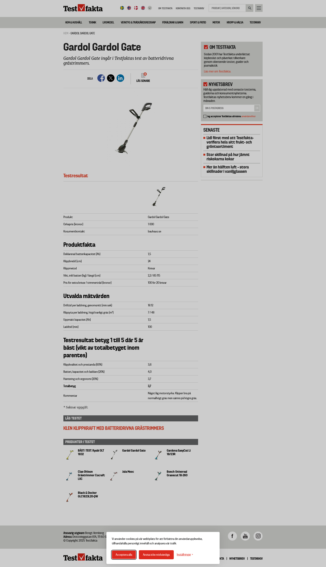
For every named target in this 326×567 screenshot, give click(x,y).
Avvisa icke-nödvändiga (156, 554)
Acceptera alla (124, 554)
